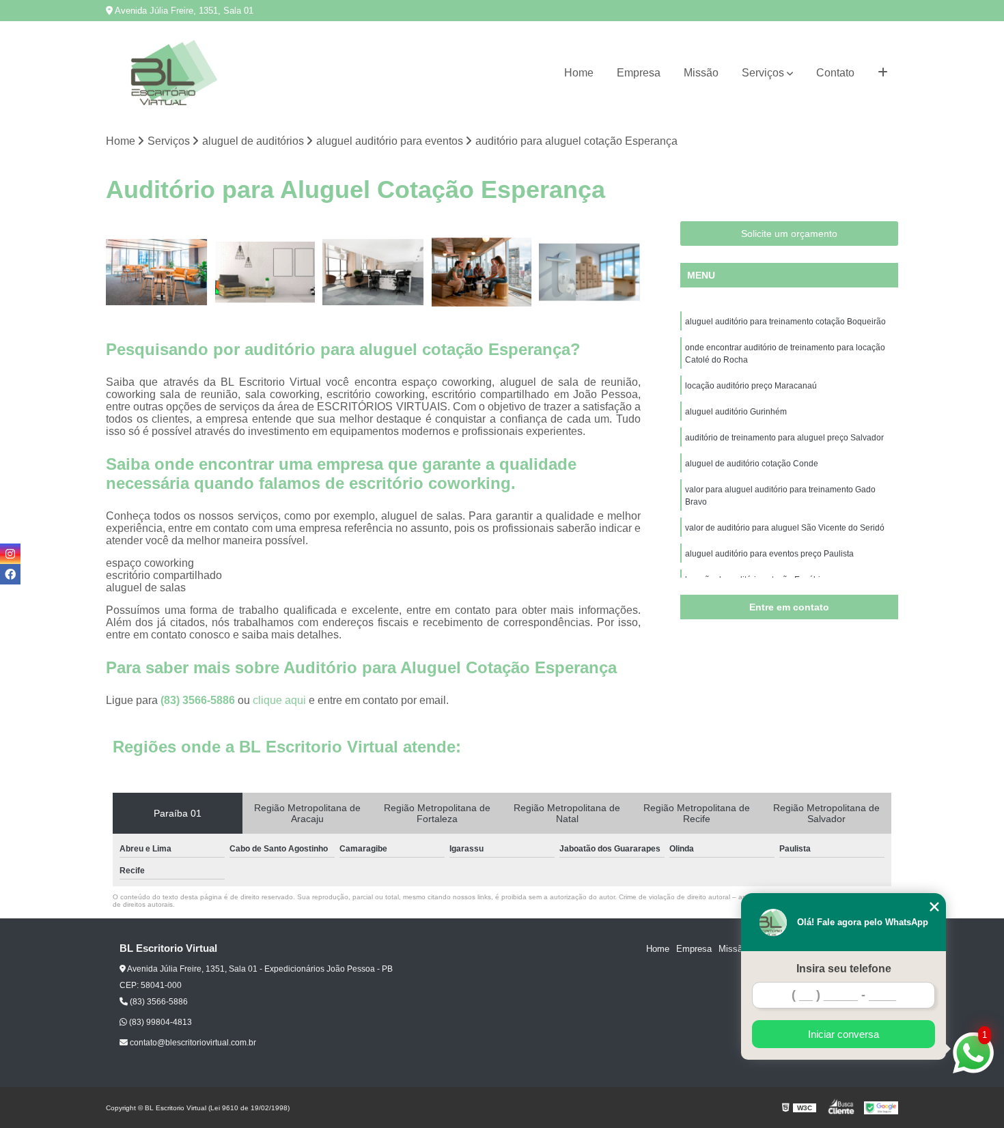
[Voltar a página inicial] (174, 72)
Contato (835, 73)
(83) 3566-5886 (199, 700)
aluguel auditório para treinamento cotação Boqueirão (785, 321)
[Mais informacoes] (882, 73)
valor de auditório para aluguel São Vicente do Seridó (784, 528)
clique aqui (279, 700)
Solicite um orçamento (789, 233)
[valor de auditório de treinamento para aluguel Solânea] (590, 272)
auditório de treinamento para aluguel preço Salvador (784, 437)
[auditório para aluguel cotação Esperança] (157, 272)
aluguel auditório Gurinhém (736, 412)
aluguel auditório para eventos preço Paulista (769, 554)
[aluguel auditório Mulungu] (265, 272)
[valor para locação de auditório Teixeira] (373, 272)
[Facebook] (10, 574)
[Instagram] (10, 554)
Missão (701, 73)
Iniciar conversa (843, 1034)
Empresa (638, 73)
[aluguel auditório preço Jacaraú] (482, 272)
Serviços (763, 73)
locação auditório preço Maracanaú (751, 386)
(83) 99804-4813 (159, 1022)
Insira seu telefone (843, 968)
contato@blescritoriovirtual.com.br (192, 1042)
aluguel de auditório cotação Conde (751, 463)
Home (579, 73)
